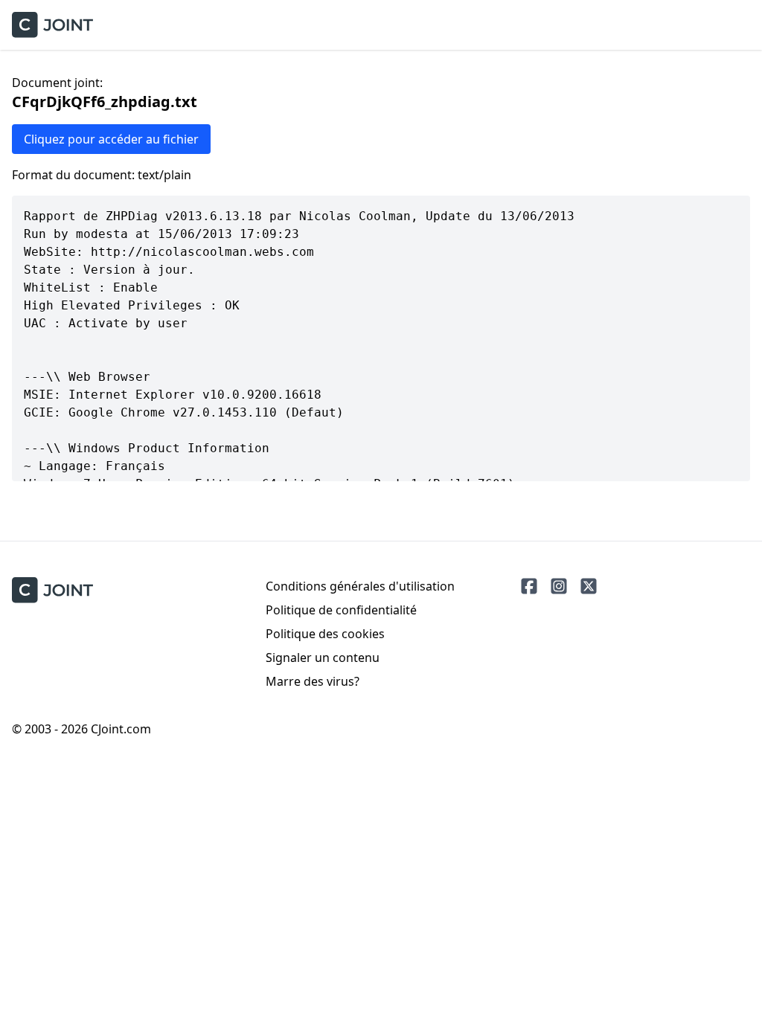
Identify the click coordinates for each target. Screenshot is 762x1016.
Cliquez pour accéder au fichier (111, 139)
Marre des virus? (312, 681)
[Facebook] (529, 586)
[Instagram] (559, 586)
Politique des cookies (325, 634)
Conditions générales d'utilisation (360, 586)
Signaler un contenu (323, 657)
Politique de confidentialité (341, 610)
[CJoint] (52, 590)
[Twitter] (589, 586)
